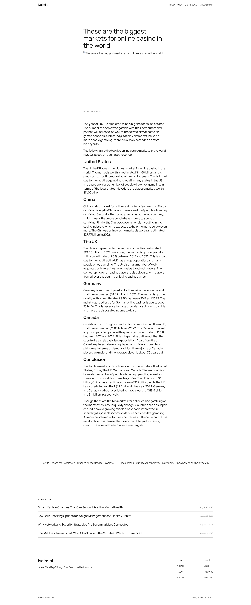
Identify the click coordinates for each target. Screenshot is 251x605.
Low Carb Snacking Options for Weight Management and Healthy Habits (84, 516)
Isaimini (43, 5)
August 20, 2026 (206, 524)
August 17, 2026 (206, 533)
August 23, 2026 (206, 516)
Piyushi (95, 111)
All (101, 111)
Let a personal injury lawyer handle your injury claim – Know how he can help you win (164, 462)
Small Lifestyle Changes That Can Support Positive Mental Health (80, 507)
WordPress (208, 597)
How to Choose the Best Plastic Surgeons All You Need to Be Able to (78, 462)
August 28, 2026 (206, 507)
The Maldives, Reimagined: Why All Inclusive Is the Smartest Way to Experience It (90, 533)
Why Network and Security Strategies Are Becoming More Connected (83, 524)
